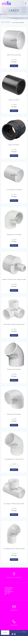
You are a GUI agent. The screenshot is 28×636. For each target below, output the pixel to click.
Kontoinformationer (8, 587)
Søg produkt (7, 593)
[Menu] (25, 3)
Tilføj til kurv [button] (14, 65)
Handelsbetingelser (8, 588)
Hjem (1, 14)
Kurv (5, 594)
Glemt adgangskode (8, 591)
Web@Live (24, 631)
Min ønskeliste (7, 590)
